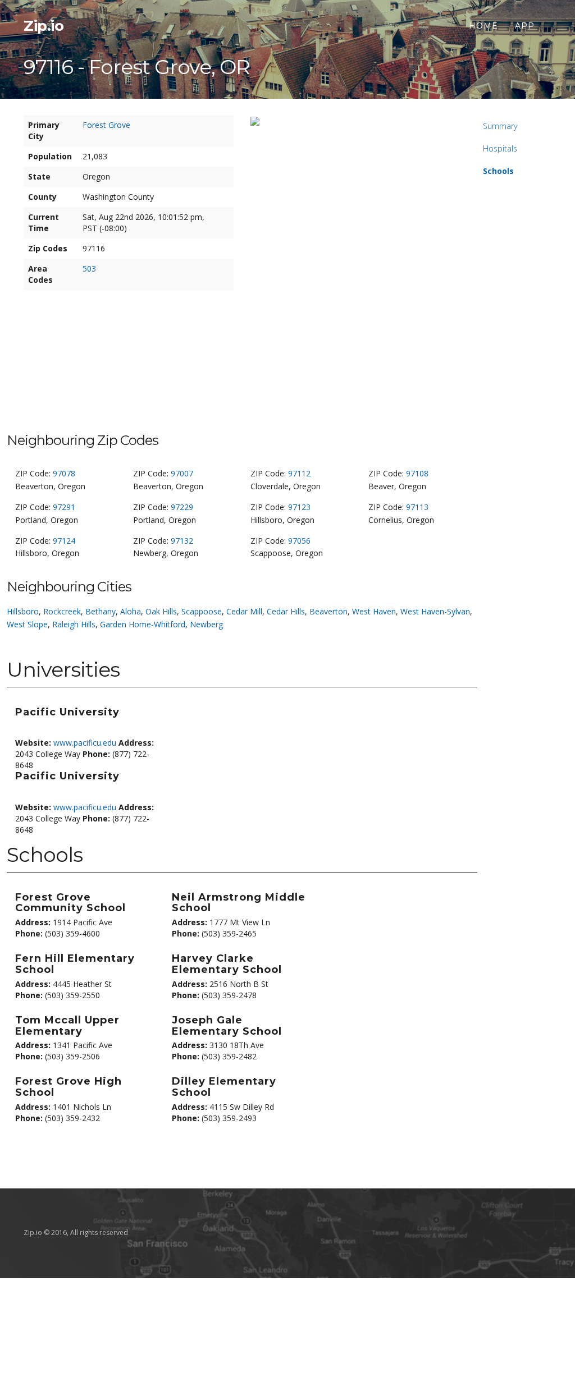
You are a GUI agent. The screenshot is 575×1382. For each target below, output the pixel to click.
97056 (299, 540)
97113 (417, 507)
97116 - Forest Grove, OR (137, 66)
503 (89, 268)
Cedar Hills (286, 611)
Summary (500, 126)
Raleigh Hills (73, 624)
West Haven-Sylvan (435, 611)
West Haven (374, 611)
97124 (64, 540)
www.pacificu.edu (84, 742)
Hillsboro (23, 611)
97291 (64, 507)
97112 (299, 473)
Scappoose (201, 611)
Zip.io (43, 26)
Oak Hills (161, 611)
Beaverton (328, 611)
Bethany (100, 611)
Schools (498, 171)
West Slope (27, 624)
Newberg (206, 624)
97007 (182, 473)
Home (483, 26)
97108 (417, 473)
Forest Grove (106, 125)
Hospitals (500, 148)
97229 (182, 507)
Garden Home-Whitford (142, 624)
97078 (64, 473)
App (525, 26)
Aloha (130, 611)
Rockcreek (62, 611)
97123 (299, 507)
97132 (182, 540)
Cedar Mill (244, 611)
